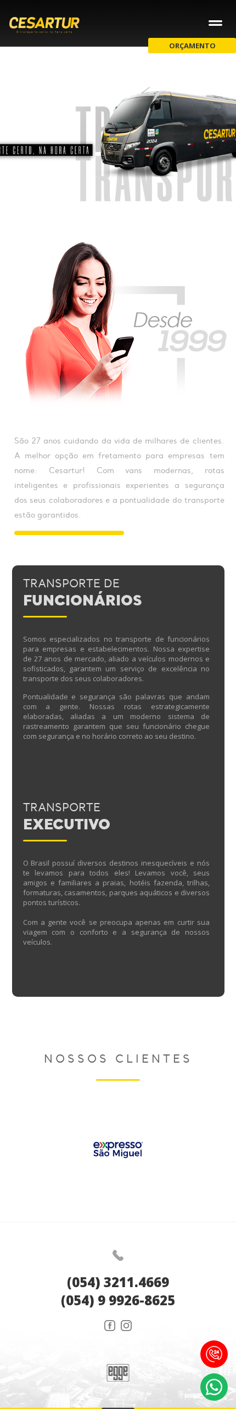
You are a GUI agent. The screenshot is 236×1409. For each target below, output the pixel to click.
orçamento (192, 45)
